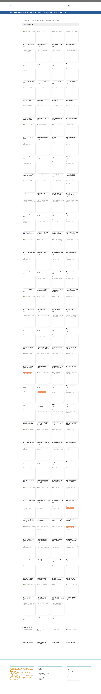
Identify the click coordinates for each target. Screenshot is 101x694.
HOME (11, 12)
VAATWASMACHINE (38, 20)
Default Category (27, 20)
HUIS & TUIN (25, 12)
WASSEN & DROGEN (38, 12)
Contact (89, 1)
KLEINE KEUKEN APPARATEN (58, 12)
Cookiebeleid (70, 671)
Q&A (66, 12)
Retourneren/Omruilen (72, 668)
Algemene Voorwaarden (72, 673)
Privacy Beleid (70, 669)
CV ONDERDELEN (47, 12)
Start (23, 20)
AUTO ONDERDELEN (17, 12)
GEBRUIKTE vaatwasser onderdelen (48, 20)
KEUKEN (31, 12)
